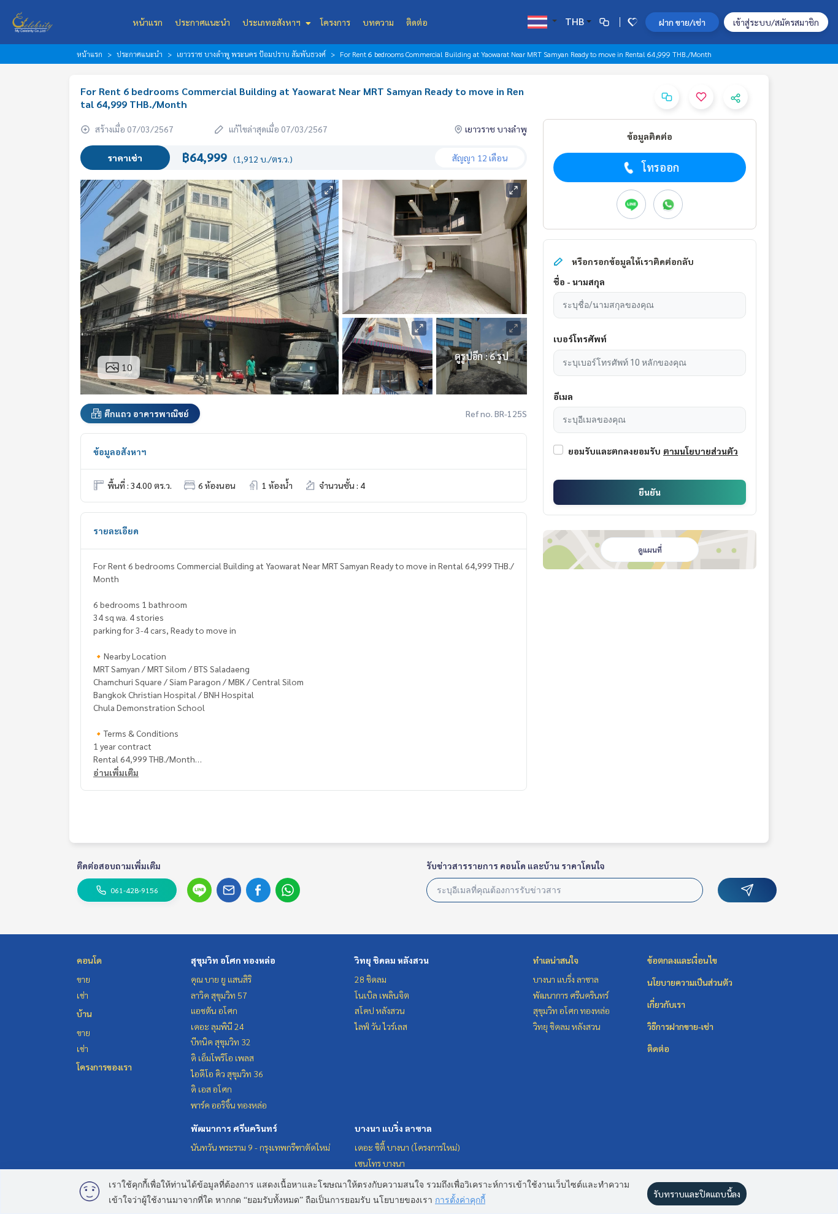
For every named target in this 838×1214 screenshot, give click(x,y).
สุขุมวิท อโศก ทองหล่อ (233, 960)
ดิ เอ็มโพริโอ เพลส (222, 1057)
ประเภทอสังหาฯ (272, 22)
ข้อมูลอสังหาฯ (120, 451)
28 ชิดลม (370, 979)
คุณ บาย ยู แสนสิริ (221, 979)
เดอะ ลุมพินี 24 (217, 1026)
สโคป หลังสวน (380, 1010)
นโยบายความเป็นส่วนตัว (689, 982)
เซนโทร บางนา (380, 1163)
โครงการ (335, 22)
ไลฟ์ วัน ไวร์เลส (381, 1026)
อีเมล (563, 396)
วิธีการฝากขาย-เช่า (680, 1026)
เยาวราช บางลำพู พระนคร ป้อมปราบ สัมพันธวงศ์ (251, 54)
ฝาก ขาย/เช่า (682, 22)
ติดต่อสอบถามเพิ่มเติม (119, 865)
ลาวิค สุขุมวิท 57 (219, 995)
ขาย (83, 979)
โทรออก (660, 167)
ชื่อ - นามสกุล (579, 281)
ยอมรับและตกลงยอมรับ (614, 450)
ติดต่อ (417, 22)
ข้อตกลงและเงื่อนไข (682, 960)
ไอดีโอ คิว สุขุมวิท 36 (227, 1073)
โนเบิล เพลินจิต (382, 995)
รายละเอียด (116, 530)
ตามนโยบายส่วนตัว (700, 450)
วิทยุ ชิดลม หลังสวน (392, 960)
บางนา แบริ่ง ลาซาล (393, 1128)
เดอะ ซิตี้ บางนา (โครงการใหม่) (407, 1147)
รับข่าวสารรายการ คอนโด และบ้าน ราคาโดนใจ (515, 865)
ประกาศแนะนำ (202, 22)
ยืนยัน (650, 492)
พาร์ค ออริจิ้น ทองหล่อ (229, 1104)
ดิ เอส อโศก (211, 1088)
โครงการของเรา (104, 1066)
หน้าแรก (148, 22)
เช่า (82, 995)
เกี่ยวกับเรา (666, 1004)
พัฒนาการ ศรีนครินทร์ (234, 1128)
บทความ (378, 22)
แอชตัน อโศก (214, 1010)
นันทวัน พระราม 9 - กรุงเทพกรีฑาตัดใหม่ (260, 1147)
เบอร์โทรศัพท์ (580, 338)
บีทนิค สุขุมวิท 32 (221, 1041)
